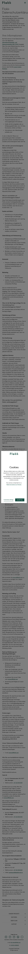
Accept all (20, 500)
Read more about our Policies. (14, 484)
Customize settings (8, 499)
